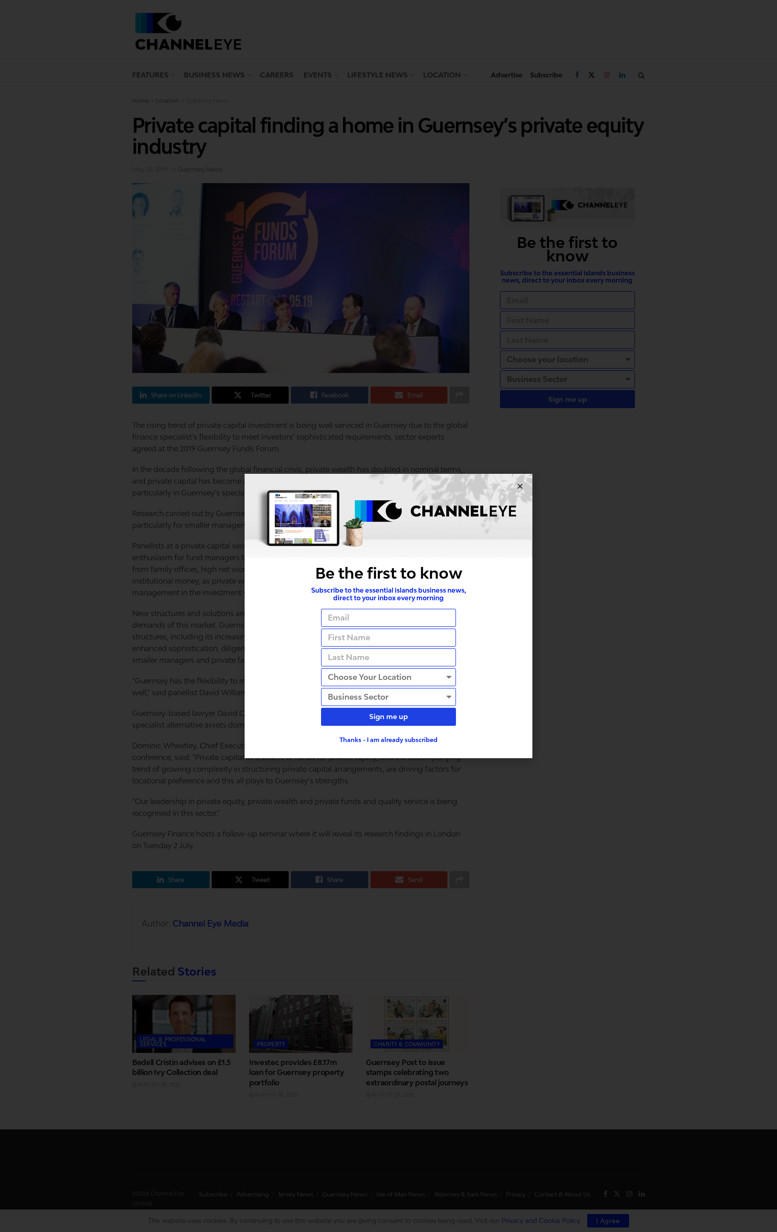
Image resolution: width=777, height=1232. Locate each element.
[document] (388, 616)
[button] (520, 486)
